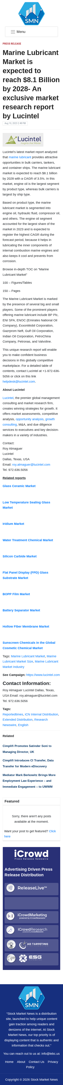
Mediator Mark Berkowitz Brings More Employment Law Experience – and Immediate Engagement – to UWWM (29, 780)
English (23, 725)
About (21, 1062)
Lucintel (8, 398)
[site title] (31, 997)
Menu (21, 32)
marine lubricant (20, 157)
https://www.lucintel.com (43, 675)
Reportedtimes (13, 714)
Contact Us (36, 1062)
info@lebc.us (50, 1053)
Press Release (12, 43)
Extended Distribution (18, 719)
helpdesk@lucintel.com (19, 381)
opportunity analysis (30, 419)
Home (9, 1062)
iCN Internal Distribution (41, 714)
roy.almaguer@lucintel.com (31, 464)
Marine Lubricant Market (28, 656)
